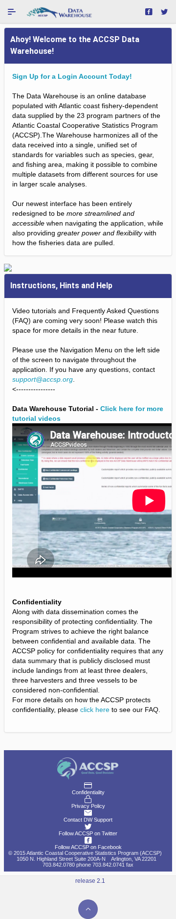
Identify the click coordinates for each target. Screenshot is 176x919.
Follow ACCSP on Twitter (88, 833)
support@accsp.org (42, 379)
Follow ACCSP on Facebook (88, 847)
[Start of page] (88, 909)
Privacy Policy (88, 806)
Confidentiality (88, 792)
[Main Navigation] (12, 12)
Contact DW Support (88, 820)
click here (95, 709)
